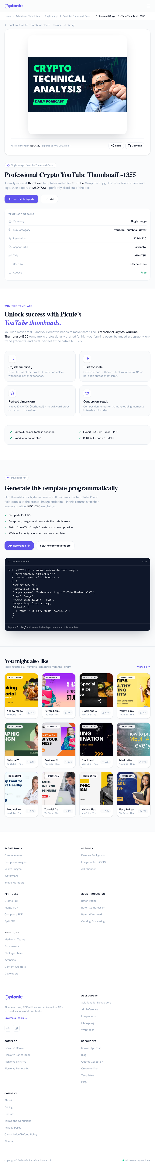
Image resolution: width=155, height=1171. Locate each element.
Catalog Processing (93, 921)
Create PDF (11, 900)
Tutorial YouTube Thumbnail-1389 (15, 760)
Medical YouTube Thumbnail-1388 (15, 809)
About (8, 1100)
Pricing (9, 1107)
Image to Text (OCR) (93, 862)
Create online (89, 1068)
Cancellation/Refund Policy (21, 1134)
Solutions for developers (55, 545)
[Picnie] (14, 6)
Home (8, 16)
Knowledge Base (91, 1048)
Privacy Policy (13, 1127)
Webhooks (87, 1030)
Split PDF (10, 921)
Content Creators (15, 966)
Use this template (23, 199)
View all (142, 666)
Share (118, 145)
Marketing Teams (15, 939)
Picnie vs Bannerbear (17, 1055)
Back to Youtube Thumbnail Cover (29, 25)
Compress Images (15, 862)
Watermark (11, 875)
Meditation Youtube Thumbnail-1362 (127, 760)
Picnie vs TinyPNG (15, 1061)
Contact (9, 1114)
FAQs (84, 1082)
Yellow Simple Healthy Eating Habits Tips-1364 (127, 711)
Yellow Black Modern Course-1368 (90, 809)
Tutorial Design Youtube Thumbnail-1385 (52, 809)
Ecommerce (12, 946)
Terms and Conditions (18, 1120)
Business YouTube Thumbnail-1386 (52, 760)
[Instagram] (16, 1028)
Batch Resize (89, 900)
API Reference (17, 545)
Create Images (13, 855)
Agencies (10, 960)
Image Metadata (15, 882)
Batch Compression (93, 907)
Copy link (137, 145)
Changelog (87, 1023)
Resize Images (13, 869)
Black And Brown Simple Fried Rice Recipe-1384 (90, 711)
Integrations (88, 1016)
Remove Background (93, 855)
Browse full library (64, 25)
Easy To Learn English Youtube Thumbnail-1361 (127, 809)
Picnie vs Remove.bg (17, 1068)
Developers (11, 973)
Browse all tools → (16, 1018)
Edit (51, 199)
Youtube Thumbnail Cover (77, 16)
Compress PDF (13, 914)
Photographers (13, 953)
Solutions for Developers (96, 1002)
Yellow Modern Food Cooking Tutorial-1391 (15, 711)
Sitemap (10, 1141)
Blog (83, 1055)
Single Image (51, 16)
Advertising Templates (28, 16)
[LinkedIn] (8, 1028)
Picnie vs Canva (14, 1048)
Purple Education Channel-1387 (52, 711)
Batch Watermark (91, 914)
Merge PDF (11, 907)
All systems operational (137, 1160)
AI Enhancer (88, 869)
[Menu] (148, 6)
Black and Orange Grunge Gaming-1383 (90, 760)
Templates (87, 1075)
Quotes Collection (92, 1061)
